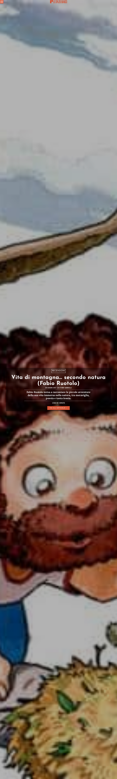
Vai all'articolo (57, 408)
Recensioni (58, 371)
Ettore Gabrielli (65, 388)
